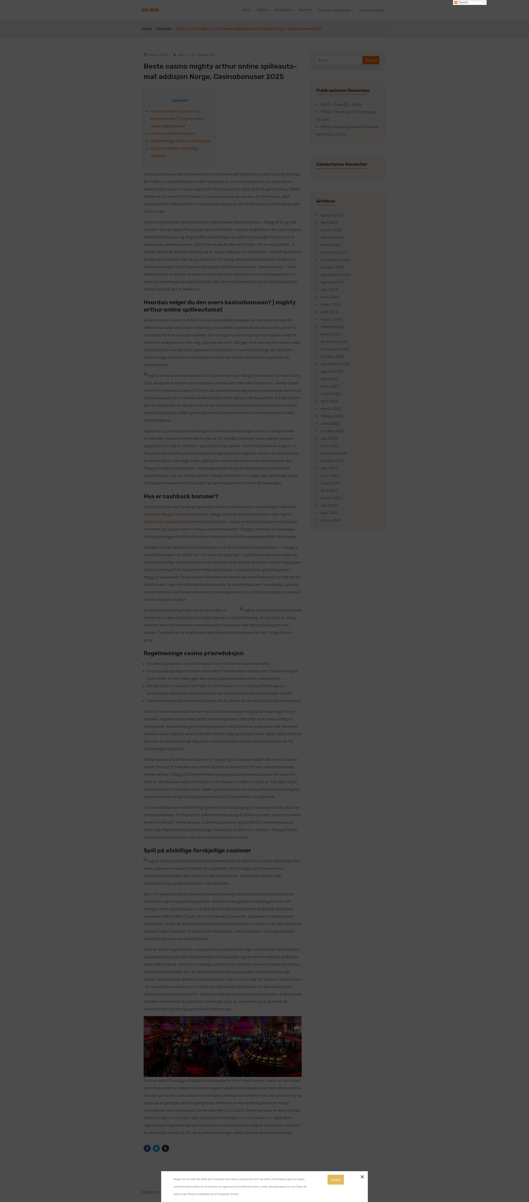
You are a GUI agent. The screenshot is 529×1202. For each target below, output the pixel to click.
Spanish (463, 2)
